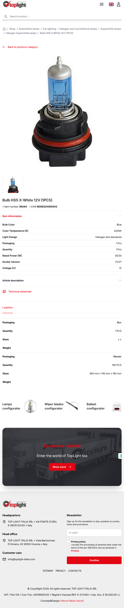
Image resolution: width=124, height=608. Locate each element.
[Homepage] (4, 29)
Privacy (75, 550)
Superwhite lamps (111, 28)
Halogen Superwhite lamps (21, 33)
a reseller (62, 445)
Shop (12, 28)
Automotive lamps (29, 28)
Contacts (74, 570)
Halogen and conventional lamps (78, 28)
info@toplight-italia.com (21, 559)
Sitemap (48, 570)
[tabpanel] (62, 352)
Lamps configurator (11, 406)
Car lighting (49, 28)
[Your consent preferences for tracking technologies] (121, 456)
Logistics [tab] (7, 307)
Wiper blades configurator (54, 406)
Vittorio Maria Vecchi (72, 600)
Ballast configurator (96, 406)
